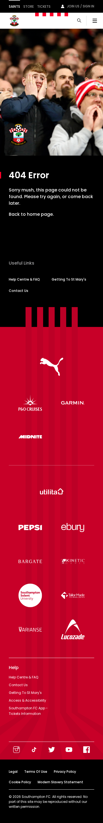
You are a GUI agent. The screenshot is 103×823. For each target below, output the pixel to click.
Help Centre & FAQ (24, 279)
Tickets (44, 6)
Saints (14, 6)
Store (28, 6)
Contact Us (18, 290)
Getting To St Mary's (69, 279)
